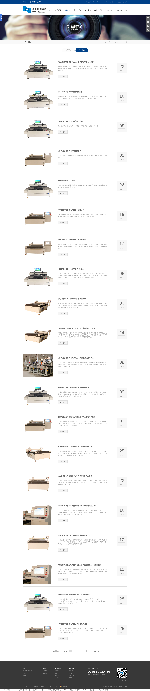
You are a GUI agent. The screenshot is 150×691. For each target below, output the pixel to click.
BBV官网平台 (76, 690)
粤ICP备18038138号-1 (52, 686)
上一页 (65, 651)
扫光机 (24, 673)
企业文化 (57, 673)
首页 (50, 10)
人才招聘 (109, 10)
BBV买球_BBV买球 (67, 690)
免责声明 (115, 686)
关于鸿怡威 (77, 10)
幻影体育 (83, 690)
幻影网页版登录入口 (27, 670)
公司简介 (57, 670)
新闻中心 (68, 10)
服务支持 (88, 10)
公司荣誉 (57, 677)
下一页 (89, 651)
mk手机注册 (105, 690)
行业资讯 (125, 42)
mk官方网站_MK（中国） (38, 690)
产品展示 (58, 10)
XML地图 (125, 686)
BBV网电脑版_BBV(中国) (94, 690)
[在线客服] (148, 22)
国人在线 (110, 686)
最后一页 (96, 651)
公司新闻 (68, 50)
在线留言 (119, 2)
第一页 (59, 651)
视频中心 (119, 10)
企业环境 (57, 675)
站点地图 (125, 2)
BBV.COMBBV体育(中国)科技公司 (20, 690)
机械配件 (25, 675)
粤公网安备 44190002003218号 (69, 686)
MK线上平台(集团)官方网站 (53, 690)
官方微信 (112, 2)
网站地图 (120, 686)
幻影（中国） (105, 2)
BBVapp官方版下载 (5, 690)
